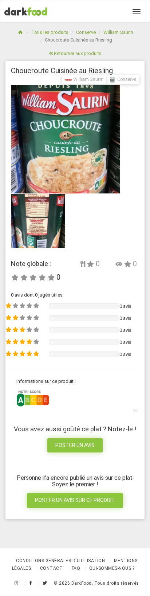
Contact (51, 568)
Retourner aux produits (77, 53)
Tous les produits (49, 32)
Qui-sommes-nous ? (112, 568)
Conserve (86, 32)
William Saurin (118, 32)
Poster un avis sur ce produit (75, 500)
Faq (76, 568)
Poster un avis (75, 445)
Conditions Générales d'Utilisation (60, 560)
